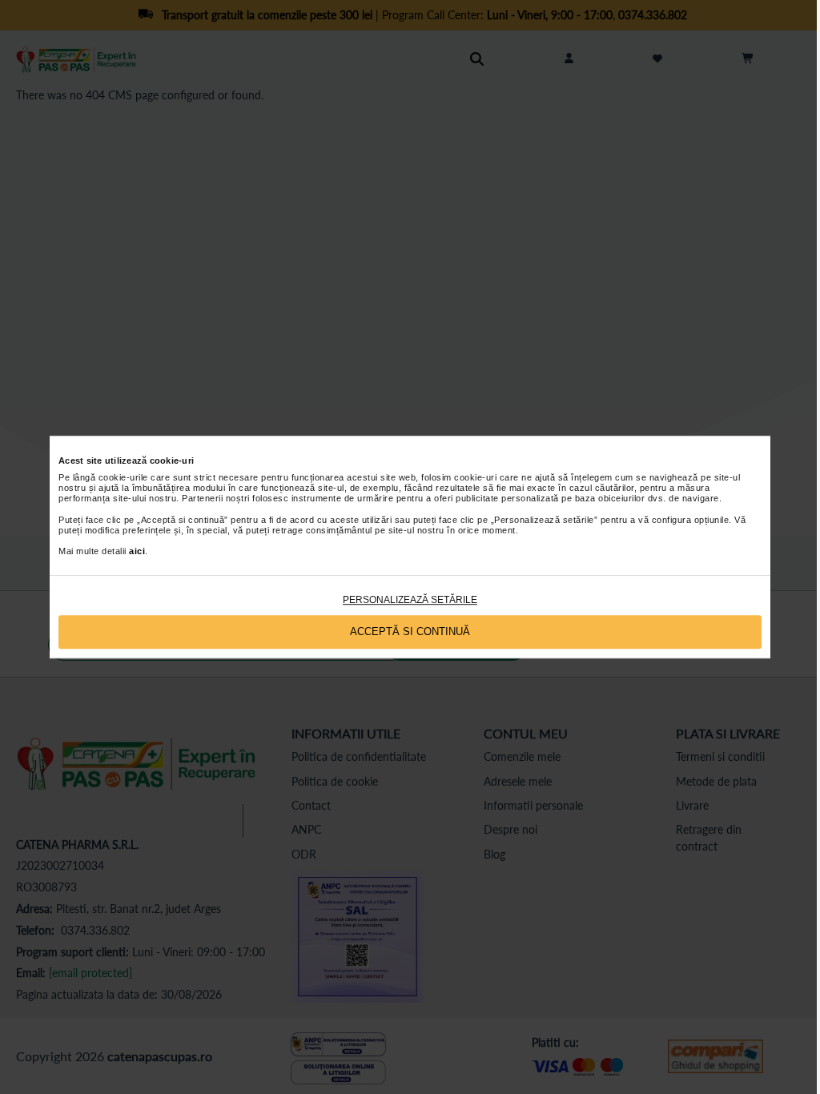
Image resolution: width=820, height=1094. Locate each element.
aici (137, 552)
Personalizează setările (410, 599)
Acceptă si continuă (410, 631)
